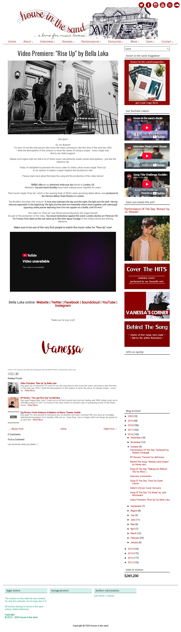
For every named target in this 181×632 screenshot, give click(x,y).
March (134, 533)
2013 (130, 558)
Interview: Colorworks (141, 476)
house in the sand (28, 617)
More (135, 41)
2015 (130, 548)
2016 (130, 434)
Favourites (115, 41)
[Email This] (9, 373)
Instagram (63, 306)
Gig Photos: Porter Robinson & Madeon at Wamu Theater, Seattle (51, 412)
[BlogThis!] (11, 373)
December (136, 437)
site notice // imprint (104, 595)
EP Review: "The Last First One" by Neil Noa (40, 398)
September (136, 506)
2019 (130, 420)
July (133, 515)
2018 (130, 425)
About (28, 41)
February (135, 538)
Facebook (71, 302)
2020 (130, 416)
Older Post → (110, 429)
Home (12, 41)
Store (150, 41)
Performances (91, 41)
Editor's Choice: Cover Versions (145, 488)
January (135, 542)
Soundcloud (91, 302)
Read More (30, 390)
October (135, 446)
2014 (130, 553)
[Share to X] (14, 373)
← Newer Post (16, 429)
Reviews (68, 41)
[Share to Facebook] (17, 373)
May (133, 524)
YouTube (109, 302)
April (133, 528)
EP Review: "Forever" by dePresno (147, 457)
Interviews (47, 41)
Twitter (56, 302)
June (133, 519)
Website (42, 302)
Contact (167, 41)
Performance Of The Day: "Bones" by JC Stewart (146, 210)
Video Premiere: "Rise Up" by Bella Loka (63, 53)
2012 (130, 562)
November (136, 442)
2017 (130, 430)
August (134, 510)
